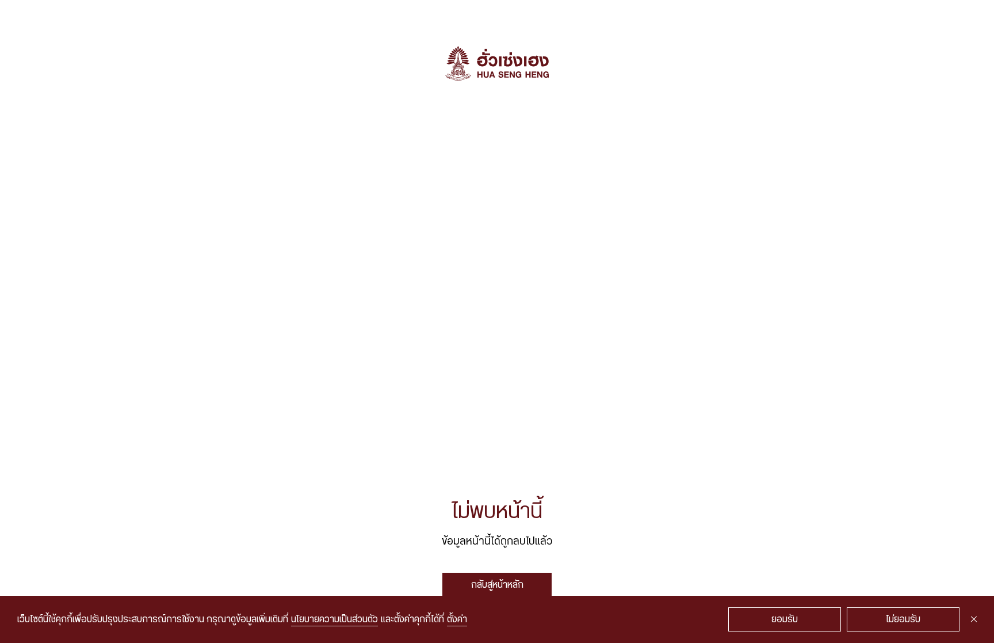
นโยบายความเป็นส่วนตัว (334, 619)
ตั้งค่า (457, 619)
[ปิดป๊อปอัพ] (974, 619)
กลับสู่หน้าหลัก (497, 584)
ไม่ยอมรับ (903, 619)
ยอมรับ (784, 619)
